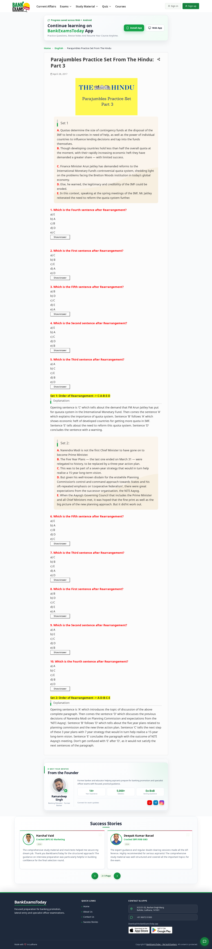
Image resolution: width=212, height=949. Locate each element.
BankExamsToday (30, 902)
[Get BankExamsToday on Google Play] (161, 930)
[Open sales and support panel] (204, 941)
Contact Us (88, 916)
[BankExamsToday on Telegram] (155, 802)
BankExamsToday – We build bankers (161, 944)
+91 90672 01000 (144, 917)
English (59, 48)
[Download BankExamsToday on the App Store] (139, 930)
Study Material (85, 6)
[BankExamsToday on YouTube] (149, 802)
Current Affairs (46, 6)
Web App (157, 27)
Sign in (174, 6)
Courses (120, 6)
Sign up (192, 6)
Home (47, 48)
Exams (64, 6)
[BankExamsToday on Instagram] (161, 802)
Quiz (105, 6)
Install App (136, 27)
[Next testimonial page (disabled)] (117, 875)
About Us (87, 911)
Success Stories (90, 922)
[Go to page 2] (94, 875)
